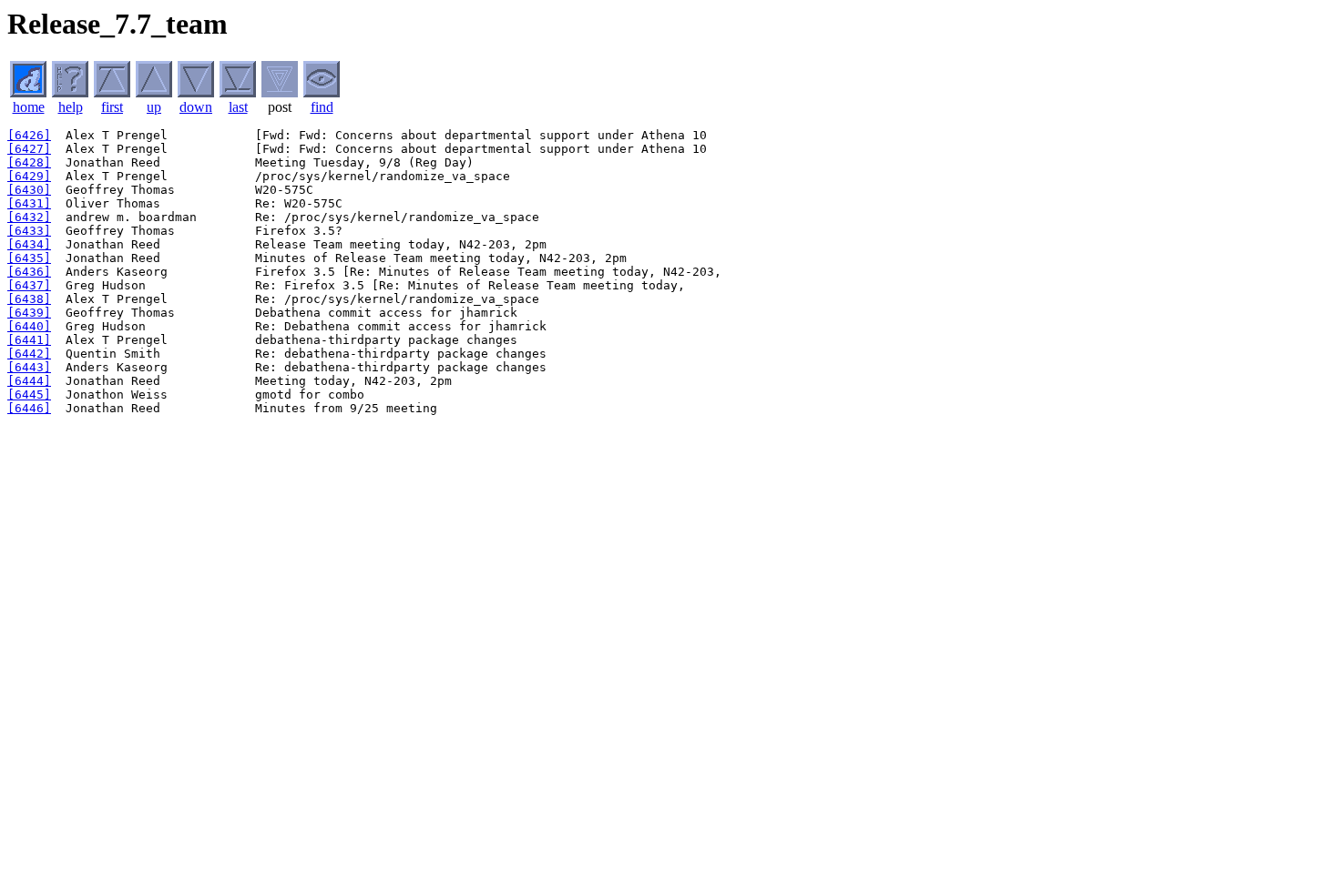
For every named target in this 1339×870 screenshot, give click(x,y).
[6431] (29, 203)
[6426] (29, 135)
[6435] (29, 258)
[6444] (29, 381)
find (322, 107)
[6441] (29, 340)
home (29, 107)
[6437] (29, 285)
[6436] (29, 271)
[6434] (29, 244)
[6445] (29, 394)
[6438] (29, 299)
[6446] (29, 408)
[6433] (29, 231)
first (112, 107)
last (238, 107)
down (195, 107)
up (154, 107)
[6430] (29, 190)
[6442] (29, 353)
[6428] (29, 162)
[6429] (29, 176)
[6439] (29, 312)
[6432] (29, 217)
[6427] (29, 149)
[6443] (29, 367)
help (70, 107)
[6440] (29, 326)
